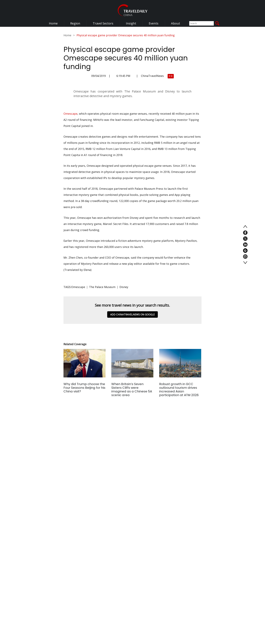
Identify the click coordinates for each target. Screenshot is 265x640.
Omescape (70, 113)
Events (153, 23)
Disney (123, 287)
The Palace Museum (102, 287)
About (175, 23)
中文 (171, 76)
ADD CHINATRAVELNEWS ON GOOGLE (132, 314)
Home (53, 23)
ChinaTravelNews (152, 76)
